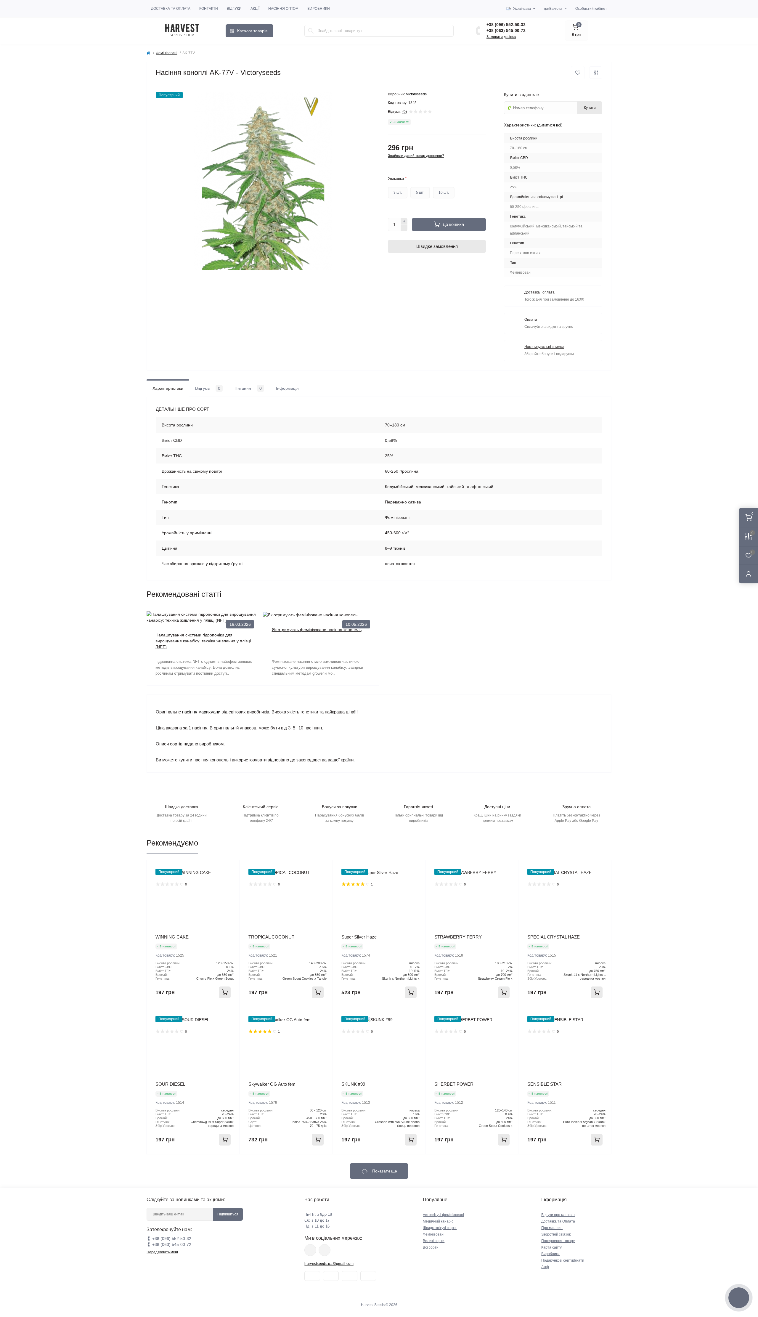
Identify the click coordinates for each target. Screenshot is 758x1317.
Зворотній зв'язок (556, 1234)
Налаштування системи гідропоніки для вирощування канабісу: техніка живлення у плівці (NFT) (203, 641)
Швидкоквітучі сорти (440, 1228)
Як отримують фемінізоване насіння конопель (317, 629)
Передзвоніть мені (162, 1252)
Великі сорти (433, 1241)
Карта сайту (551, 1247)
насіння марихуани (201, 711)
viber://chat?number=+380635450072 (324, 1250)
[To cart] (225, 992)
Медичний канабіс (438, 1221)
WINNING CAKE (172, 936)
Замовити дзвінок (501, 37)
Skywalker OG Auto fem (272, 1084)
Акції (254, 9)
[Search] (310, 31)
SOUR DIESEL (170, 1084)
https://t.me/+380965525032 (310, 1250)
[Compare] (230, 891)
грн (553, 9)
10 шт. (444, 192)
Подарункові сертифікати (562, 1260)
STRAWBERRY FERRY (458, 936)
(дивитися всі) (549, 125)
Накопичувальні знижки (544, 347)
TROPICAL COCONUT (271, 936)
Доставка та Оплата (170, 9)
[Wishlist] (230, 880)
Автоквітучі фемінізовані (443, 1215)
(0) (404, 112)
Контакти (208, 9)
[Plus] (404, 221)
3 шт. (398, 192)
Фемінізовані (166, 53)
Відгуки (234, 9)
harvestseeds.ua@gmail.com (329, 1264)
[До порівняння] (595, 72)
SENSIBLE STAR (544, 1084)
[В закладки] (578, 72)
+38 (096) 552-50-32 (506, 24)
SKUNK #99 (353, 1084)
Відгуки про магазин (558, 1215)
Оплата (530, 319)
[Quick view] (230, 868)
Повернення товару (558, 1241)
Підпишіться (227, 1214)
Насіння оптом (283, 9)
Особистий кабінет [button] (591, 9)
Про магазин (552, 1228)
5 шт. (420, 192)
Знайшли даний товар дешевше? (416, 156)
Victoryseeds (416, 94)
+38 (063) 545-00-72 (506, 30)
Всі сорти (431, 1247)
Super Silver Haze (359, 936)
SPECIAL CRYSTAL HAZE (553, 936)
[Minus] (404, 228)
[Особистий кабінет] (748, 573)
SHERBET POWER (453, 1084)
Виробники (318, 9)
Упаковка (397, 178)
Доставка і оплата (539, 292)
